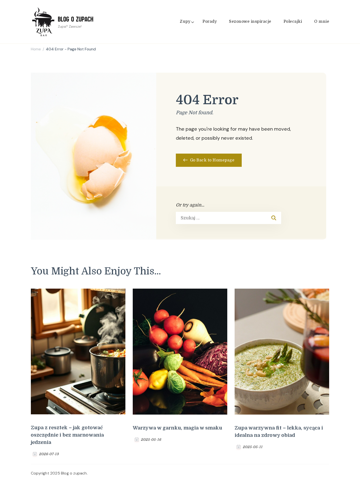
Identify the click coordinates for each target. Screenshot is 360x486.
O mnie (321, 21)
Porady (210, 21)
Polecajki (293, 21)
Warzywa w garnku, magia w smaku (177, 428)
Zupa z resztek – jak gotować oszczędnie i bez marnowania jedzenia (67, 435)
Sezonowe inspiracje (250, 21)
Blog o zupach (75, 19)
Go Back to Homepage (211, 160)
